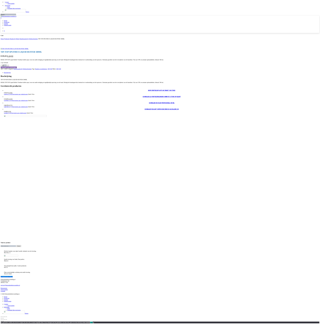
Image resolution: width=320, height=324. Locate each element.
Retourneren (4, 288)
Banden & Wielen (14, 39)
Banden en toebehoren (41, 69)
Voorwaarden (4, 289)
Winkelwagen (7, 301)
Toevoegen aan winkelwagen (8, 67)
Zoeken (18, 246)
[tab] (161, 72)
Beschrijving (7, 72)
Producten (7, 39)
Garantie (3, 291)
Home (2, 39)
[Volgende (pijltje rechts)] (3, 318)
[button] (16, 94)
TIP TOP (50, 69)
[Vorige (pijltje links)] (1, 318)
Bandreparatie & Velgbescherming (29, 39)
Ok (91, 322)
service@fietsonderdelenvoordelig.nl (10, 285)
